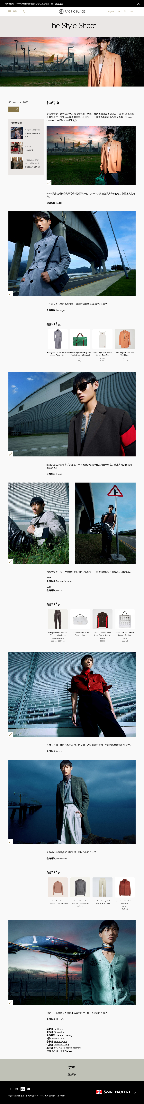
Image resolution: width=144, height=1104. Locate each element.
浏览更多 (59, 4)
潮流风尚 (72, 1074)
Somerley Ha (60, 1041)
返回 (140, 1076)
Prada (59, 474)
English (111, 11)
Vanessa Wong (61, 1044)
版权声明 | (29, 1096)
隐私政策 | (21, 1096)
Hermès (60, 1019)
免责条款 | (12, 1096)
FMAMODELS (65, 1050)
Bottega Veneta (64, 581)
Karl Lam (58, 1029)
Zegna (59, 751)
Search (23, 11)
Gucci (59, 202)
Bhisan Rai (59, 1032)
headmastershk (73, 1047)
